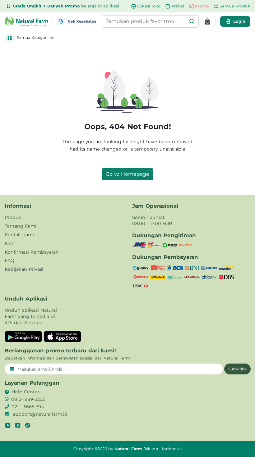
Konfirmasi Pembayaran (32, 252)
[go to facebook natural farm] (18, 425)
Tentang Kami (20, 226)
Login (239, 21)
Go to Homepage (127, 174)
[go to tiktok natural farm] (28, 425)
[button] (192, 21)
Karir (10, 243)
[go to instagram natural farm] (8, 425)
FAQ (9, 260)
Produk (13, 217)
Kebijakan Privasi (24, 269)
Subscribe (237, 369)
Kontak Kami (19, 235)
